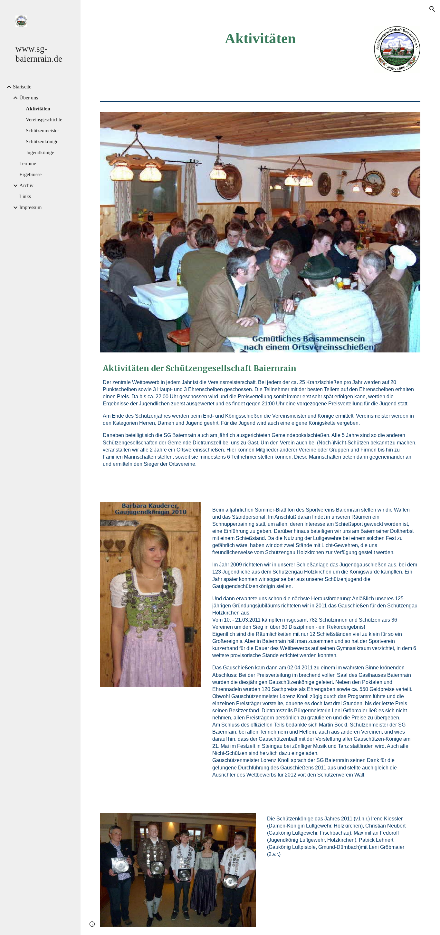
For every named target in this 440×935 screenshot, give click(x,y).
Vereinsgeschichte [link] (44, 119)
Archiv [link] (26, 185)
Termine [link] (27, 163)
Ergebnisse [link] (30, 174)
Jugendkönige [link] (40, 152)
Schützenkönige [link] (42, 141)
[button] (432, 9)
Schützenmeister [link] (42, 130)
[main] (260, 38)
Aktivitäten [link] (38, 108)
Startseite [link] (22, 86)
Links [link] (25, 196)
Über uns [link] (28, 97)
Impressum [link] (30, 207)
